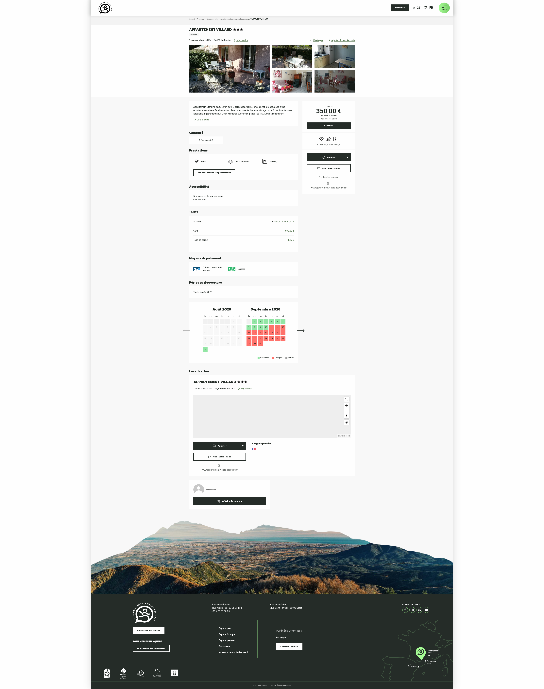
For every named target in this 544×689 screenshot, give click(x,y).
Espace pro (48, 441)
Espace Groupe (50, 447)
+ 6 (334, 81)
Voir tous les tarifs (329, 119)
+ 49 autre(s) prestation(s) (328, 145)
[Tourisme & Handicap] (174, 673)
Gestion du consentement (280, 685)
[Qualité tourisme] (157, 673)
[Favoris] (425, 8)
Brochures (47, 459)
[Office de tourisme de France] (123, 673)
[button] (431, 7)
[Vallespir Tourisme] (105, 7)
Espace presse (50, 453)
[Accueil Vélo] (106, 673)
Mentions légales (260, 685)
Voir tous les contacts (328, 177)
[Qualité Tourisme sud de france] (140, 673)
